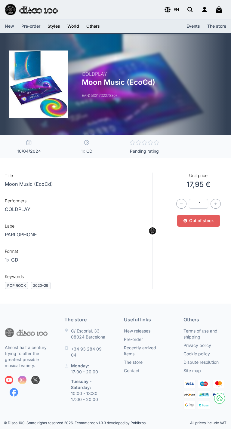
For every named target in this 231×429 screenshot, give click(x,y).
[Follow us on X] (35, 380)
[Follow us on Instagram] (22, 380)
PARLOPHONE (21, 234)
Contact (132, 370)
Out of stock (201, 220)
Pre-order (30, 26)
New (9, 26)
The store (216, 26)
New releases (137, 330)
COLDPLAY (17, 209)
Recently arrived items (140, 350)
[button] (171, 10)
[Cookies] (219, 398)
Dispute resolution (201, 362)
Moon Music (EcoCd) (29, 184)
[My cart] (219, 10)
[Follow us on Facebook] (14, 392)
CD (11, 260)
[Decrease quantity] (181, 204)
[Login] (204, 10)
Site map (192, 370)
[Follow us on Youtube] (9, 380)
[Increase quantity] (216, 204)
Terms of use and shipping (200, 333)
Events (193, 26)
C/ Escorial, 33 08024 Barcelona (88, 333)
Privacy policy (197, 345)
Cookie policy (196, 353)
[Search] (190, 10)
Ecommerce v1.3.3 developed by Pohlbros (110, 423)
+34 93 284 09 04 (86, 351)
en (176, 9)
